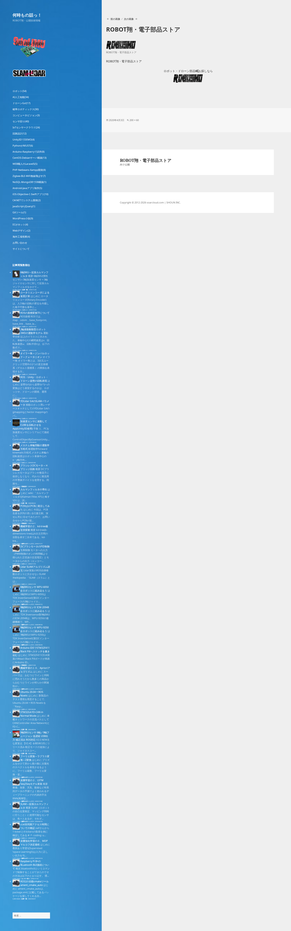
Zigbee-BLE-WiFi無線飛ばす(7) (29, 176)
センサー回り (26, 879)
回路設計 (24, 486)
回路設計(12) (20, 133)
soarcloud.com (155, 202)
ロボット (25, 310)
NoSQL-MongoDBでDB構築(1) (29, 182)
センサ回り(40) (21, 121)
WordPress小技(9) (23, 218)
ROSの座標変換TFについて (35, 312)
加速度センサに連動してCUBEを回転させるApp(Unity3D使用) (30, 425)
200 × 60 (134, 120)
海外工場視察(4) (21, 236)
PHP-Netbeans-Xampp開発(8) (29, 170)
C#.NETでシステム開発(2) (27, 200)
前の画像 (115, 19)
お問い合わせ (20, 242)
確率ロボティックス (28, 544)
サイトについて (21, 248)
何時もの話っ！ (27, 15)
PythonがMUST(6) (23, 145)
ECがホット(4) (20, 224)
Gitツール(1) (19, 212)
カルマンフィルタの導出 (33, 489)
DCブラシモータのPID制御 (35, 546)
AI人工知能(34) (21, 97)
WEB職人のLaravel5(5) (25, 164)
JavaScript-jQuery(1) (24, 206)
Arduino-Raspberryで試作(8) (29, 151)
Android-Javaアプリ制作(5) (27, 188)
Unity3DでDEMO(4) (24, 139)
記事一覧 (25, 290)
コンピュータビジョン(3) (26, 115)
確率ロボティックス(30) (26, 109)
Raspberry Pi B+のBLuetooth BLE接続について (31, 865)
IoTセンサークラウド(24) (26, 127)
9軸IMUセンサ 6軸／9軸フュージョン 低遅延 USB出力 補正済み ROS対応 (31, 736)
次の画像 (129, 19)
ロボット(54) (20, 91)
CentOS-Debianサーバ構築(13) (30, 157)
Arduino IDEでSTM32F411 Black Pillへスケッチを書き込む (31, 651)
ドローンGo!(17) (21, 103)
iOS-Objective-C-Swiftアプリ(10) (30, 194)
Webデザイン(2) (21, 230)
